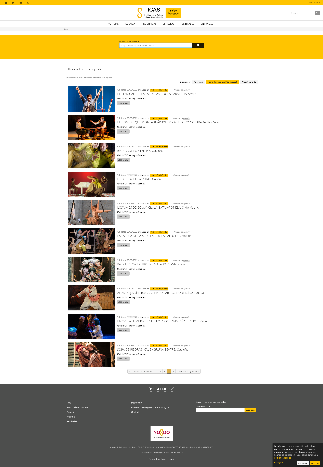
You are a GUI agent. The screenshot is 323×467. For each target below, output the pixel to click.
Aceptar (315, 463)
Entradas (207, 23)
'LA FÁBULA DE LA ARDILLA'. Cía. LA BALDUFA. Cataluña (154, 236)
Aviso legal (158, 452)
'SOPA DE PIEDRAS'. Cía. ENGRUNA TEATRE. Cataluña (152, 349)
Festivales (187, 23)
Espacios (168, 23)
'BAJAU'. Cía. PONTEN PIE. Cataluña (140, 150)
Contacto (135, 412)
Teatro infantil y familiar (159, 90)
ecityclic (171, 459)
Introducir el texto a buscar (129, 41)
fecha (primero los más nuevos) (222, 82)
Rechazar (302, 463)
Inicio (66, 29)
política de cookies (282, 458)
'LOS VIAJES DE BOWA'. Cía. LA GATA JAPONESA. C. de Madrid (158, 207)
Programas (149, 23)
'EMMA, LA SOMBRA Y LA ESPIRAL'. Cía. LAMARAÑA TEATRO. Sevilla (162, 321)
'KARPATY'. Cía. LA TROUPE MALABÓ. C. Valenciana (151, 264)
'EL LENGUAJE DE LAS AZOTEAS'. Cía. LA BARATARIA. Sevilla (156, 94)
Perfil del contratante (77, 407)
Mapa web (136, 402)
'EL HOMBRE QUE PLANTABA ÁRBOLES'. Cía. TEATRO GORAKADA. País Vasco (169, 122)
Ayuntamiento (314, 3)
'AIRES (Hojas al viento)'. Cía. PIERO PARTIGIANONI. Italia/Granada (160, 293)
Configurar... (279, 462)
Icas (69, 402)
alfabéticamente (249, 82)
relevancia (198, 82)
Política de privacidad (173, 452)
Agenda (130, 23)
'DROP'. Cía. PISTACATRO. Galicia (139, 179)
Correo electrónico (203, 406)
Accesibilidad (146, 452)
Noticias (113, 23)
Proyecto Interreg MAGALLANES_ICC (150, 407)
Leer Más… (123, 103)
